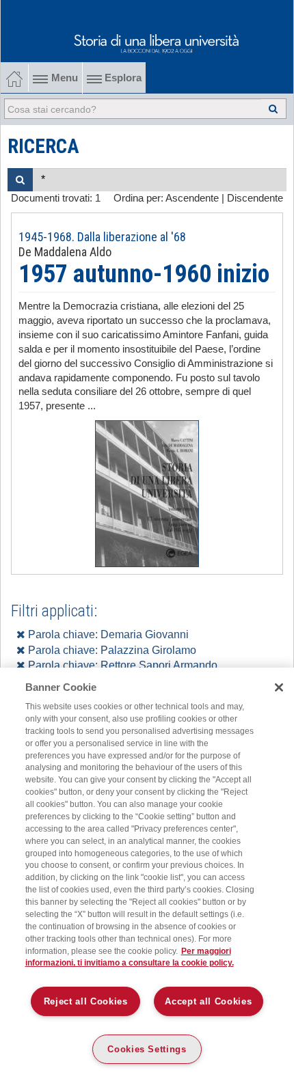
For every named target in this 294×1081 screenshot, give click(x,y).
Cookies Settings (147, 1049)
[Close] (279, 687)
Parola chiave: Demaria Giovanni (107, 634)
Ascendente (192, 198)
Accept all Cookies (208, 1001)
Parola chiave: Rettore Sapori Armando (121, 665)
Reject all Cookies (86, 1001)
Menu (64, 77)
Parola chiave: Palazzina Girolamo (110, 650)
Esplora (122, 77)
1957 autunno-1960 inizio (143, 274)
